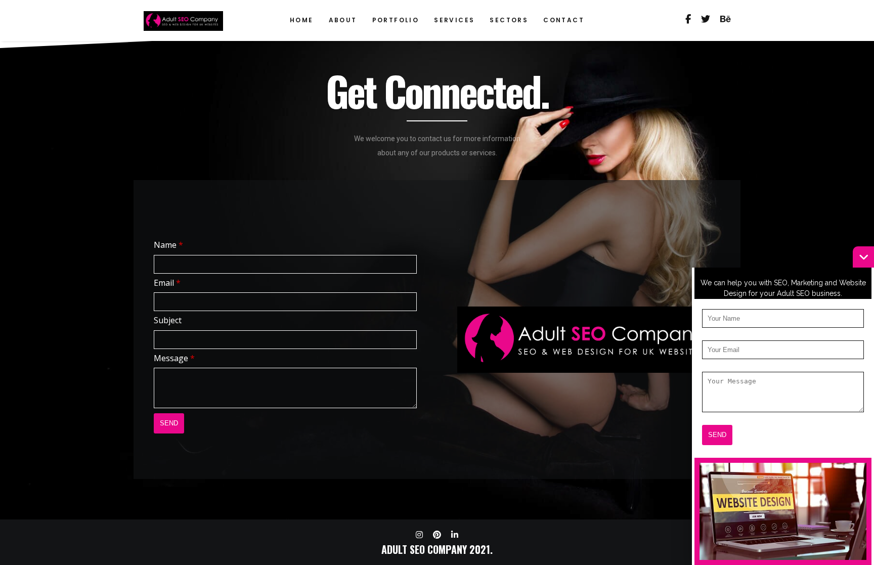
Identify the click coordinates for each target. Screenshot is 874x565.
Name (168, 244)
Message (174, 358)
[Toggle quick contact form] (863, 257)
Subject (168, 320)
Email (167, 282)
